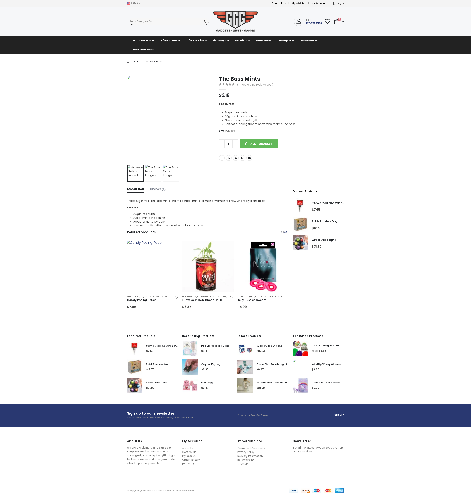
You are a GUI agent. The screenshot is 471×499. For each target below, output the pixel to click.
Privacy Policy (245, 452)
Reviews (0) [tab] (158, 189)
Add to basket (261, 144)
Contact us (189, 452)
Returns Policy (246, 460)
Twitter (229, 158)
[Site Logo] (235, 21)
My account (189, 456)
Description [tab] (135, 189)
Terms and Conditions (251, 448)
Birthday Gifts (171, 296)
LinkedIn (236, 158)
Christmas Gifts (205, 296)
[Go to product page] (152, 266)
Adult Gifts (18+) (135, 296)
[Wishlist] (327, 21)
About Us (187, 448)
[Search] (204, 21)
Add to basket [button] (172, 246)
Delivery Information (250, 456)
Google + (242, 158)
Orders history (191, 460)
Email (249, 158)
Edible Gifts (220, 296)
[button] (128, 119)
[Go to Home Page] (128, 62)
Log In (340, 3)
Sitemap (242, 463)
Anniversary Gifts (154, 296)
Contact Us (279, 3)
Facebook (222, 158)
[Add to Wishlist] (176, 297)
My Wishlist (298, 3)
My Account (318, 3)
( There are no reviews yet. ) (255, 84)
